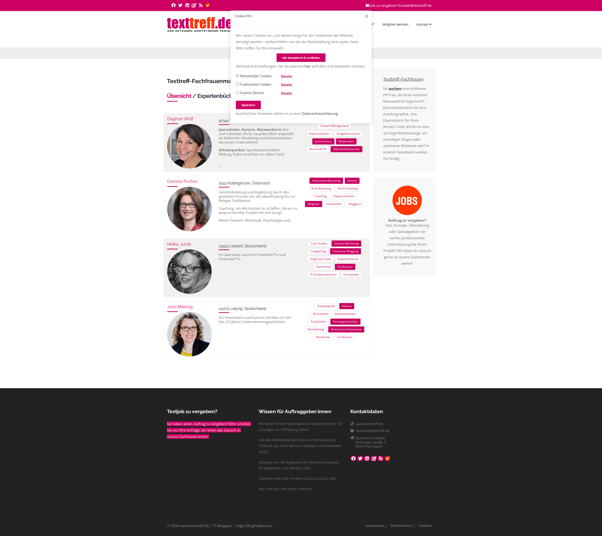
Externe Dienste (251, 93)
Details (286, 76)
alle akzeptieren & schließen (301, 58)
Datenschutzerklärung (320, 113)
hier (308, 66)
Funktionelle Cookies (255, 84)
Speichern (248, 105)
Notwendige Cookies (255, 76)
